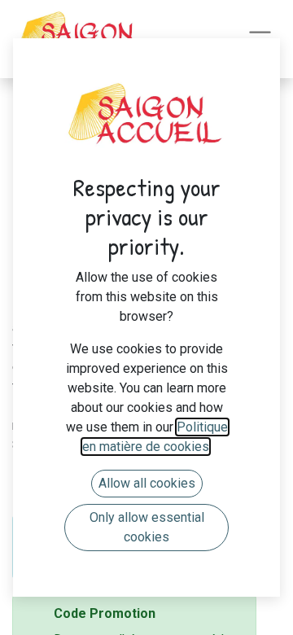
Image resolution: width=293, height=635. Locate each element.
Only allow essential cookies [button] (147, 527)
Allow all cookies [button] (146, 483)
